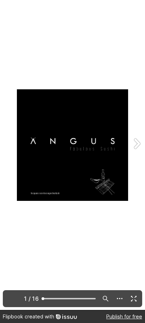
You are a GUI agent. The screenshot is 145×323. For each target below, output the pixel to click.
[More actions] (120, 299)
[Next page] (136, 155)
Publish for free (124, 316)
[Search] (106, 299)
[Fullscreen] (134, 299)
